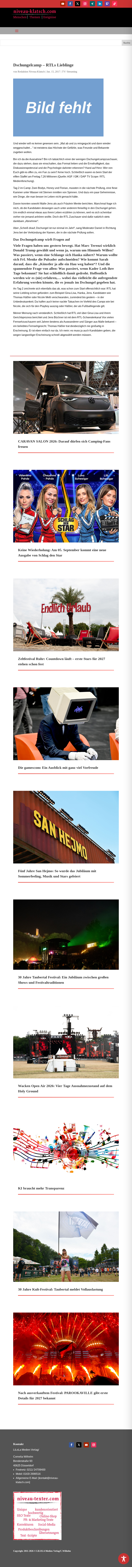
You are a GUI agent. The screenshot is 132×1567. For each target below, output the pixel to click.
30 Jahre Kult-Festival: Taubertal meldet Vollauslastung (60, 1289)
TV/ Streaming (69, 71)
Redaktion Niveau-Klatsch (31, 71)
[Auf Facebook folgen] (70, 3)
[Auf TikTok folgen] (114, 3)
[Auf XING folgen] (92, 3)
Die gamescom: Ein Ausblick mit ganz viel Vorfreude (58, 768)
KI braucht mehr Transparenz (41, 1188)
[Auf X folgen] (77, 3)
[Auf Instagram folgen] (85, 3)
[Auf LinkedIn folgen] (99, 3)
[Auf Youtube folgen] (62, 3)
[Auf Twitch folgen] (107, 3)
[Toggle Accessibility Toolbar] (124, 1559)
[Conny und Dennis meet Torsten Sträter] (66, 107)
